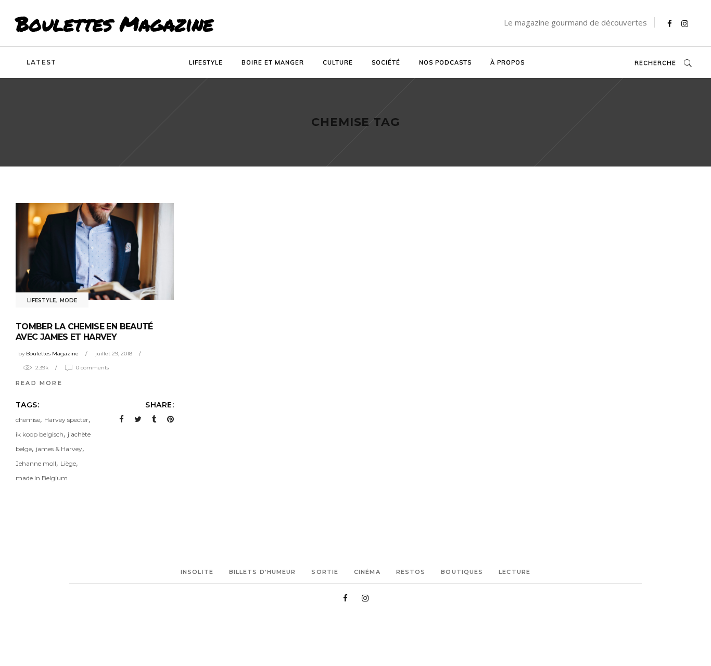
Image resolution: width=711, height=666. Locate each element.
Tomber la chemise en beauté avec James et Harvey (84, 332)
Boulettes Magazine (114, 23)
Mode (68, 300)
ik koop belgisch (40, 434)
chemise (28, 420)
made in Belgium (42, 478)
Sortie (324, 571)
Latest (41, 62)
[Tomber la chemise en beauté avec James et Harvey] (95, 251)
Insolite (197, 571)
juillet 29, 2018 (113, 353)
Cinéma (367, 571)
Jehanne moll (36, 463)
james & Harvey (59, 449)
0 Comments (92, 367)
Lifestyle (41, 300)
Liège (68, 463)
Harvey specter (66, 420)
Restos (411, 571)
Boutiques (462, 571)
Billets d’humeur (262, 571)
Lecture (514, 571)
